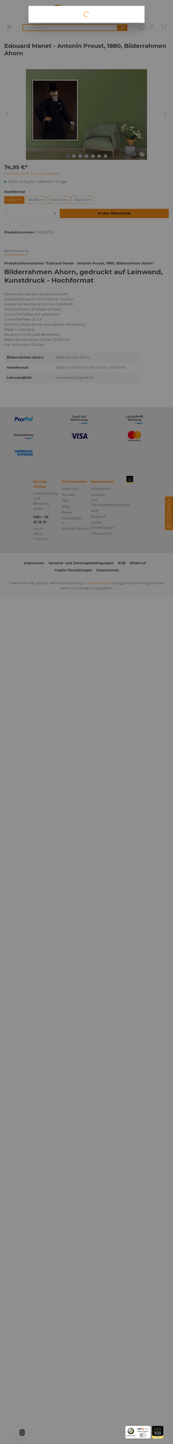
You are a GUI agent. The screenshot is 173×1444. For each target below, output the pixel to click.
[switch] (143, 1435)
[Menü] (149, 1428)
